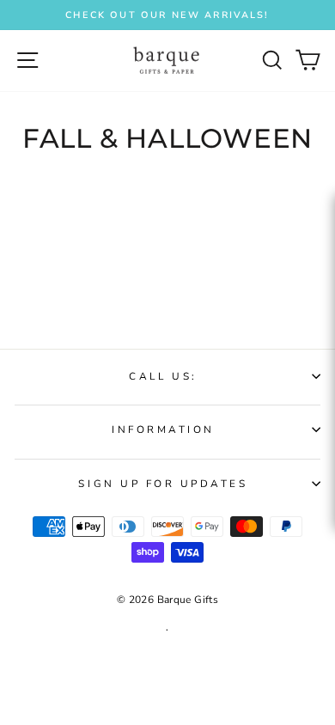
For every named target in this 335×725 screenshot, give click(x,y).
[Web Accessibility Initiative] (328, 337)
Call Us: (163, 376)
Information (163, 429)
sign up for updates (162, 483)
